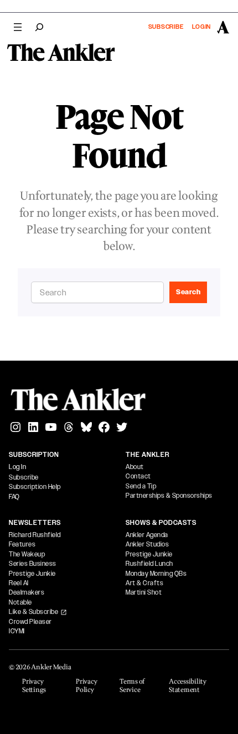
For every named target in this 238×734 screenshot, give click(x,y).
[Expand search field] (39, 27)
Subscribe (166, 26)
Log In (17, 467)
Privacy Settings (34, 686)
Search (188, 292)
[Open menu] (18, 27)
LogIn (201, 26)
